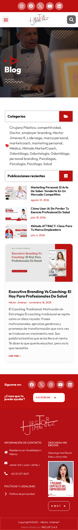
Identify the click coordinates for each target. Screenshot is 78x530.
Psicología (17, 164)
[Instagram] (22, 6)
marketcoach (20, 143)
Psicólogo (34, 164)
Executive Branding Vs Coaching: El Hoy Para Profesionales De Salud (40, 294)
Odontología (39, 153)
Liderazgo (34, 138)
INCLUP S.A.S (49, 527)
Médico (15, 148)
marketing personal (47, 143)
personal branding (24, 158)
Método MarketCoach (39, 148)
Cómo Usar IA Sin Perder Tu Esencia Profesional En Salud (50, 210)
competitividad (49, 127)
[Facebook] (31, 6)
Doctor (15, 133)
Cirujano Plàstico (23, 127)
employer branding (36, 133)
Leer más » (15, 355)
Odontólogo (60, 153)
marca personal (56, 138)
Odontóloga (19, 153)
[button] (5, 19)
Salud (47, 164)
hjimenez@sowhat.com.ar (24, 461)
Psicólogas (47, 158)
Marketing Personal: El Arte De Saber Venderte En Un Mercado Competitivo (49, 191)
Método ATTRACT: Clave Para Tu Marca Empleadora (51, 228)
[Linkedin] (59, 6)
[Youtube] (50, 6)
